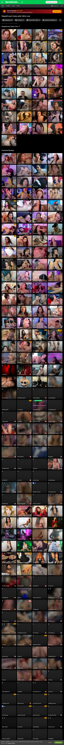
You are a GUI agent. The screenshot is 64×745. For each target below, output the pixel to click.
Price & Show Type (33, 20)
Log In (60, 2)
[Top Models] (22, 2)
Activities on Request (50, 20)
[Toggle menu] (2, 2)
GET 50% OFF (57, 11)
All (60, 20)
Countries (20, 20)
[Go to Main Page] (12, 2)
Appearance (8, 20)
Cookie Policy (11, 743)
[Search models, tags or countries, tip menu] (62, 6)
